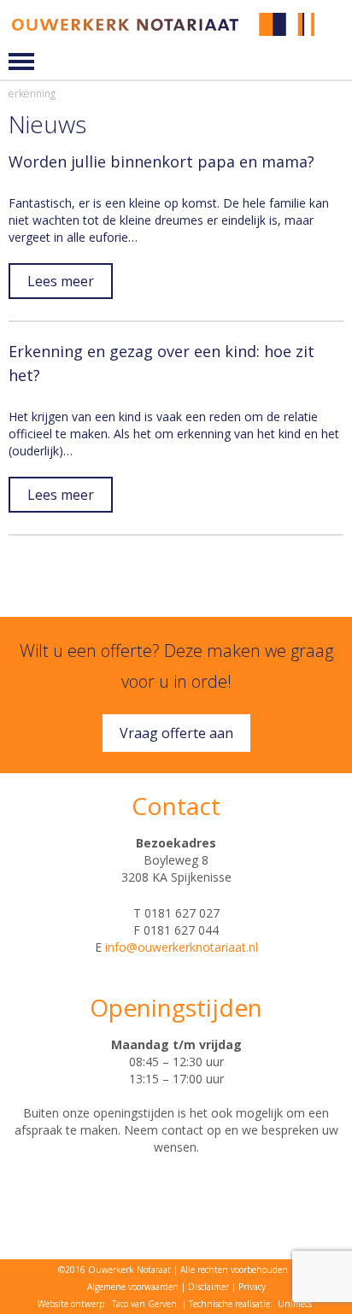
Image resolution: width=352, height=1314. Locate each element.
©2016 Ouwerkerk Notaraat (114, 1270)
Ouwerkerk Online (336, 37)
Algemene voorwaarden (133, 1287)
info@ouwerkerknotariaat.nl (181, 947)
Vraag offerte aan (176, 733)
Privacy (252, 1287)
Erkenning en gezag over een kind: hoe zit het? (161, 363)
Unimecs (295, 1304)
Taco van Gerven (144, 1304)
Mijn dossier (336, 24)
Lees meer (60, 281)
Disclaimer (208, 1287)
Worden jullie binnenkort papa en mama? (161, 161)
